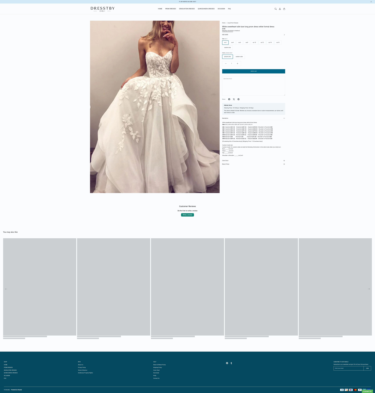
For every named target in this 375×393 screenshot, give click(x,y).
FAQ (229, 9)
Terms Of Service (82, 370)
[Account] (280, 9)
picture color (227, 56)
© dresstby (7, 389)
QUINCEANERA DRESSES (206, 9)
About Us (80, 364)
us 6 (239, 42)
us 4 (232, 42)
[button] (229, 99)
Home (223, 23)
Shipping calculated (227, 30)
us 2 (225, 42)
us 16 (277, 42)
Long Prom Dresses (233, 23)
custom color (239, 56)
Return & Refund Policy (159, 364)
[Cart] (284, 9)
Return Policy (225, 164)
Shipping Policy (157, 367)
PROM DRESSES (170, 9)
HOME (160, 9)
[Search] (275, 9)
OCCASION (221, 9)
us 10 (254, 42)
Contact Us (156, 378)
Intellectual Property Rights (85, 373)
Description (225, 118)
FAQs (154, 375)
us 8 (247, 42)
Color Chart (225, 160)
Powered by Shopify (16, 389)
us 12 (262, 42)
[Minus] (225, 63)
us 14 (270, 42)
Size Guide (156, 373)
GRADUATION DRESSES (187, 9)
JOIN (367, 368)
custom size (227, 47)
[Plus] (237, 63)
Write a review (187, 215)
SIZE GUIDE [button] (225, 34)
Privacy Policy (82, 367)
